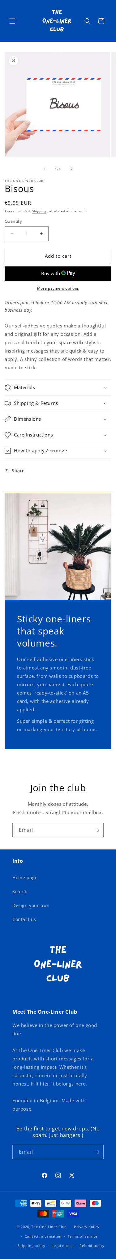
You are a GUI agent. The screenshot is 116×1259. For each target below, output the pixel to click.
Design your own (31, 905)
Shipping (39, 211)
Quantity (13, 221)
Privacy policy (86, 1226)
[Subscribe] (96, 830)
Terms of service (82, 1236)
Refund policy (92, 1245)
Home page (24, 877)
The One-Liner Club (49, 1226)
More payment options (58, 288)
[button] (12, 21)
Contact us (24, 919)
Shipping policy (32, 1245)
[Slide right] (72, 169)
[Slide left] (44, 169)
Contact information (43, 1236)
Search (20, 891)
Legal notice (62, 1245)
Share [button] (18, 470)
